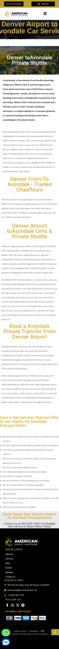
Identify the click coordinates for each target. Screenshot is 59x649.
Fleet (7, 563)
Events (8, 568)
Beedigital (44, 634)
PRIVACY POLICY (20, 631)
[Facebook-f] (7, 605)
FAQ (43, 631)
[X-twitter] (17, 605)
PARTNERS (33, 631)
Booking (9, 572)
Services (9, 558)
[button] (45, 14)
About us (9, 554)
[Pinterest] (23, 605)
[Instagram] (12, 605)
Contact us (10, 577)
